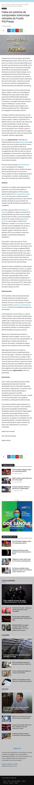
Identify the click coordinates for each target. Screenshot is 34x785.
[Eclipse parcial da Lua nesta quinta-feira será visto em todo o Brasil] (6, 553)
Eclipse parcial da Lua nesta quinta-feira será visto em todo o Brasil (21, 552)
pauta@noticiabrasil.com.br (9, 766)
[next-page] (6, 495)
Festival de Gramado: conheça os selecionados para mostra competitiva (22, 609)
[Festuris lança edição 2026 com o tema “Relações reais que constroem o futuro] (6, 727)
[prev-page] (3, 495)
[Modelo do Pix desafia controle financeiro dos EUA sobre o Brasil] (6, 682)
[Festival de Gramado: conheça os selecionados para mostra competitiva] (6, 610)
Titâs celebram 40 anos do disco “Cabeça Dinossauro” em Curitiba (14, 601)
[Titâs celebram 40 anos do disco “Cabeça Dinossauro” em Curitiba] (17, 594)
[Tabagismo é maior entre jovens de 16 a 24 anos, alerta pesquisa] (6, 561)
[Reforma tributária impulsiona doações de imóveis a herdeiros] (6, 665)
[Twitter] (13, 30)
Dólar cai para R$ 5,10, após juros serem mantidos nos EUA (17, 655)
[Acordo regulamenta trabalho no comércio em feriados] (6, 673)
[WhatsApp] (21, 30)
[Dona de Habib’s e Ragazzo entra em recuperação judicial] (6, 472)
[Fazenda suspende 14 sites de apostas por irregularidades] (6, 489)
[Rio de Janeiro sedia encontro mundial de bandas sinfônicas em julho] (6, 619)
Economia (8, 4)
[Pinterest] (17, 30)
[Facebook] (9, 30)
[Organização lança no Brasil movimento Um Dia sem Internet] (6, 736)
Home (3, 4)
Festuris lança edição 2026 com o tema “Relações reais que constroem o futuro (22, 726)
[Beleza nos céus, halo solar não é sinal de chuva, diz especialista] (6, 719)
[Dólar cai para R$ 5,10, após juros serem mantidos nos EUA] (17, 649)
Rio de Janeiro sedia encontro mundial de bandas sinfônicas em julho (22, 618)
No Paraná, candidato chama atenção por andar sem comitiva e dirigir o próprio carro (22, 570)
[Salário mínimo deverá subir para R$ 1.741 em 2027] (6, 480)
